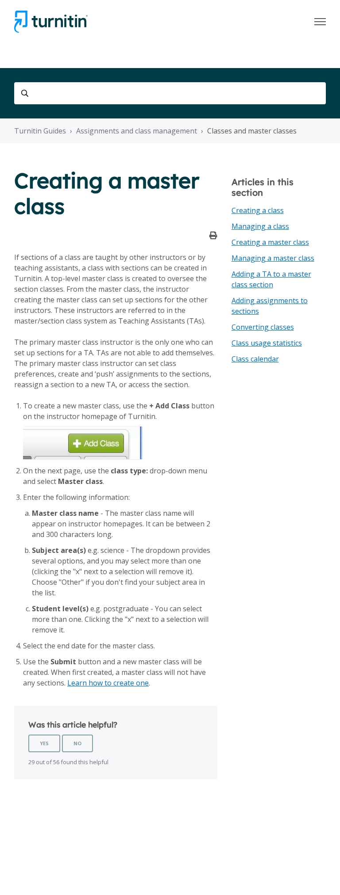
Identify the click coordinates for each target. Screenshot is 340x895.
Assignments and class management (136, 131)
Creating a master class (270, 242)
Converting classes (263, 327)
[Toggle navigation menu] (320, 21)
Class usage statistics (267, 343)
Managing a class (260, 226)
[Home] (51, 22)
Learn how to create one (108, 683)
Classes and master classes (252, 131)
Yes (44, 743)
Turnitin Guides (40, 131)
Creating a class (258, 210)
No (77, 743)
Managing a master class (273, 258)
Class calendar (255, 359)
